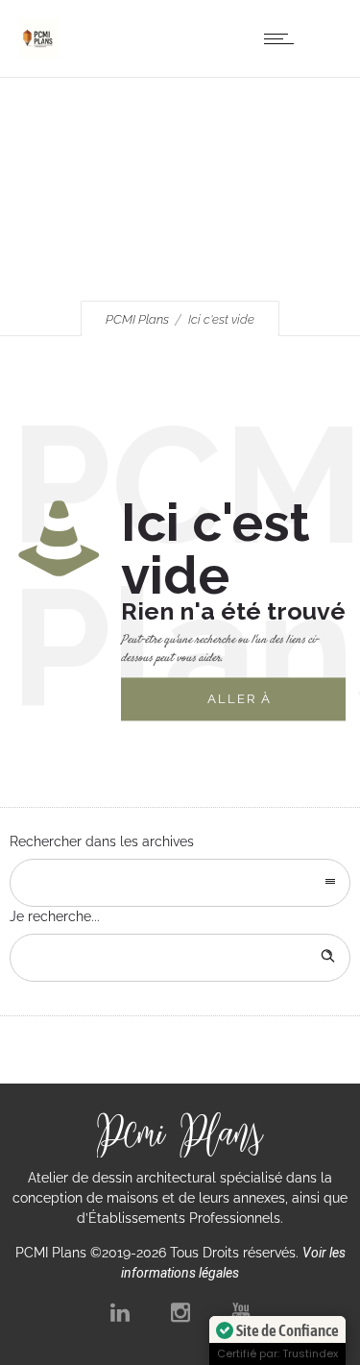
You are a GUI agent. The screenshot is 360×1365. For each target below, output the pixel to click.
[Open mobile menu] (283, 38)
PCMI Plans (137, 319)
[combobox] (180, 883)
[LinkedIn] (120, 1312)
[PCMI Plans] (38, 53)
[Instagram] (180, 1312)
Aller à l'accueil (247, 707)
